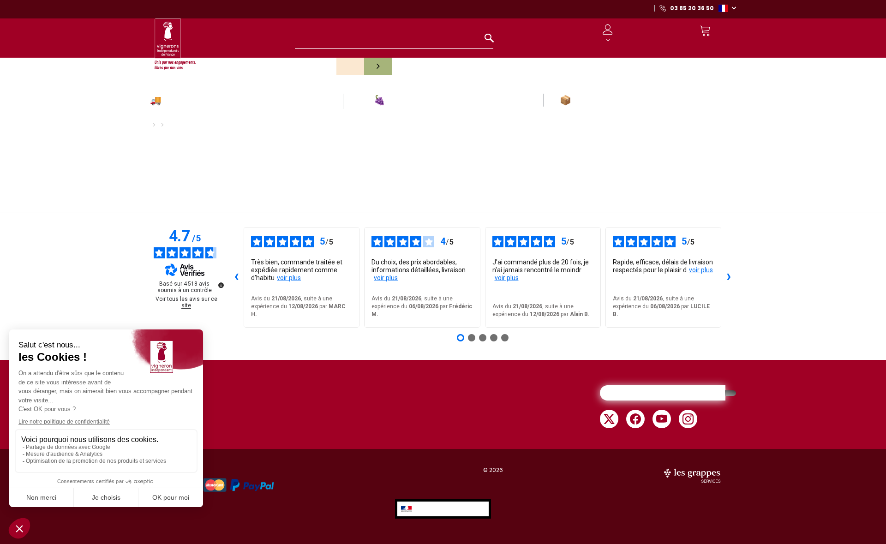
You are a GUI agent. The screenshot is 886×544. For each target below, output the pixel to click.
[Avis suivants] (728, 277)
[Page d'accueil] (175, 39)
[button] (727, 7)
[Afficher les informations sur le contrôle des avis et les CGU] (221, 285)
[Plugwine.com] (693, 474)
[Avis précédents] (236, 277)
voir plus (289, 277)
